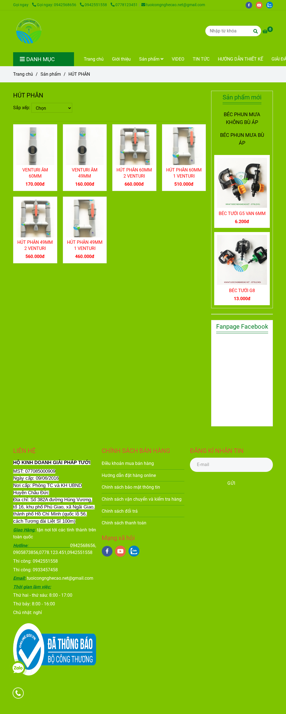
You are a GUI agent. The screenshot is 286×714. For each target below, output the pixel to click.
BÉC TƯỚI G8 (242, 290)
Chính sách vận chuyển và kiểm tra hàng (142, 499)
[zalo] (271, 5)
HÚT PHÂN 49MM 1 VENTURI (85, 245)
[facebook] (251, 5)
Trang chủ (94, 59)
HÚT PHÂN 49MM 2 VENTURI (35, 245)
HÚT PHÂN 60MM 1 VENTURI (184, 173)
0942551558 (96, 5)
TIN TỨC (201, 59)
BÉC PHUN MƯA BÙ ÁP (242, 139)
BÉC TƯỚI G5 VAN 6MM (242, 213)
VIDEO (178, 59)
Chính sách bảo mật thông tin (131, 487)
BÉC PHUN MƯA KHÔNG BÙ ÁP (242, 118)
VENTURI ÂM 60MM (35, 173)
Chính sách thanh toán (124, 523)
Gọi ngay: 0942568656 (57, 5)
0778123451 (126, 5)
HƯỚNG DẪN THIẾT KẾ (240, 59)
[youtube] (261, 5)
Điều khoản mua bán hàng (128, 463)
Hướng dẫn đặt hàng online (129, 475)
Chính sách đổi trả (120, 511)
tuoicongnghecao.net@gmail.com (175, 5)
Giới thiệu (121, 59)
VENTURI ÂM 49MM (84, 173)
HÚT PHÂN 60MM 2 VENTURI (134, 173)
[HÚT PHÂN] (28, 31)
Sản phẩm (150, 59)
